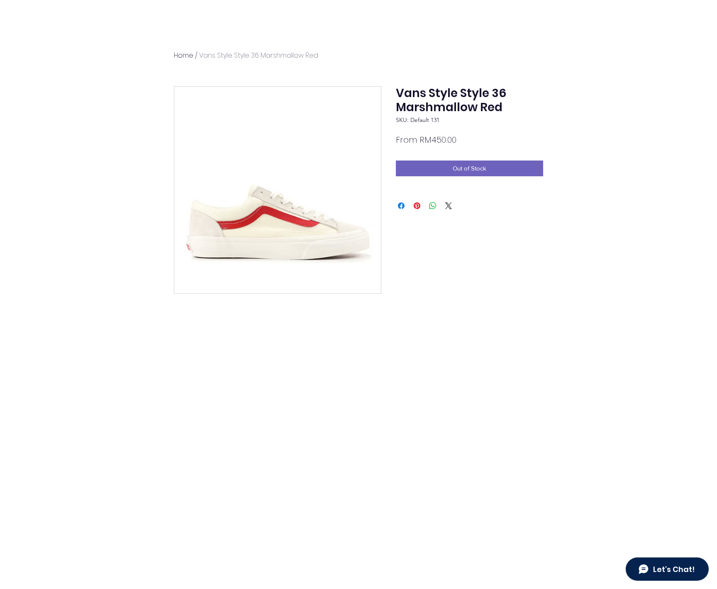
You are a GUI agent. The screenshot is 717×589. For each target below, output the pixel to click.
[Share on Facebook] (401, 206)
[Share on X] (449, 206)
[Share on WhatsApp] (433, 206)
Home (183, 55)
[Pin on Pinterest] (417, 206)
